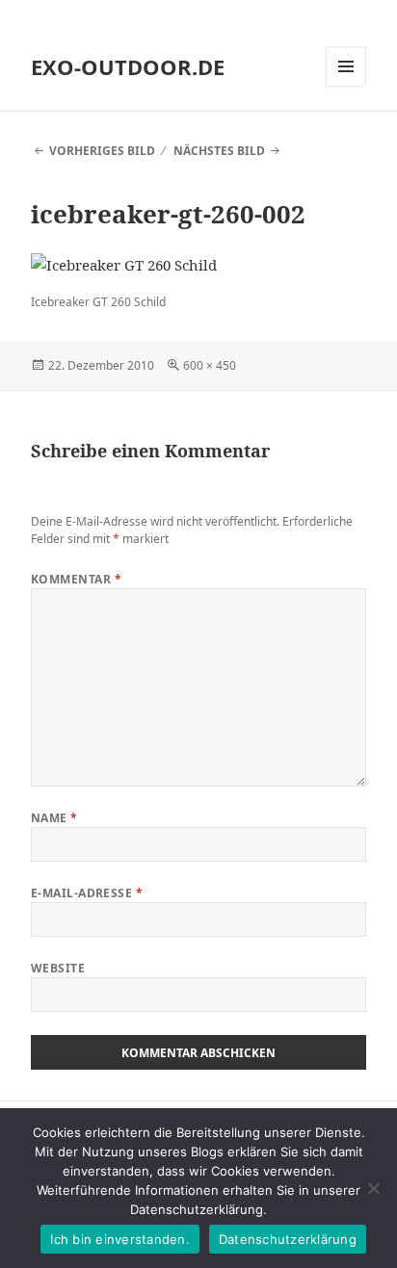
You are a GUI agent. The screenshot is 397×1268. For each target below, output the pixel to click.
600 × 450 (209, 365)
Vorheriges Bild (102, 150)
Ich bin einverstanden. (120, 1239)
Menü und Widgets (346, 86)
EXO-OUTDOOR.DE (128, 66)
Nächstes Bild (219, 150)
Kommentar (76, 579)
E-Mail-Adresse (87, 893)
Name (54, 818)
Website (58, 968)
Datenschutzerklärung (288, 1239)
